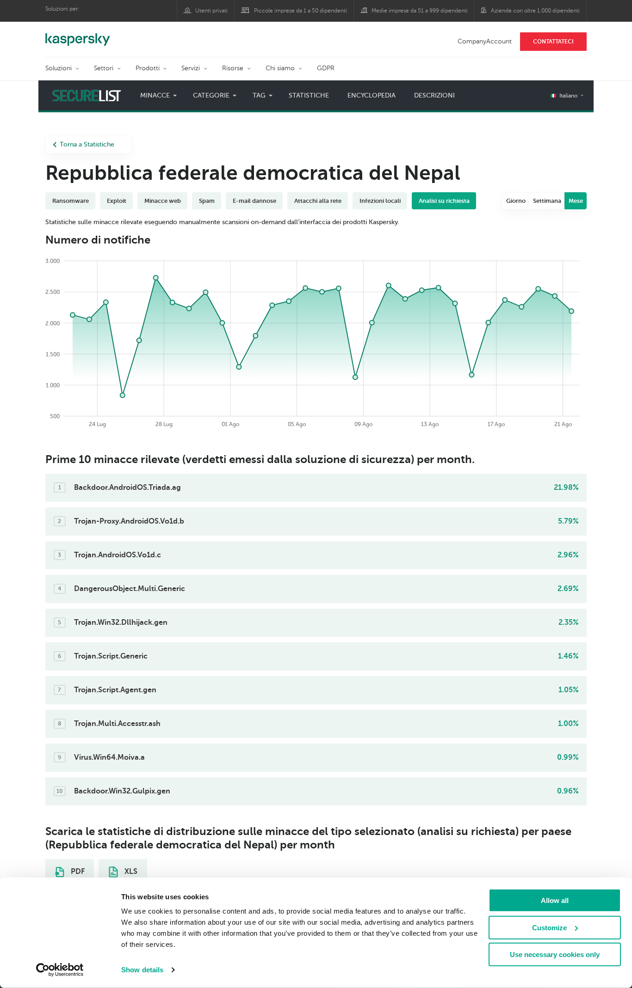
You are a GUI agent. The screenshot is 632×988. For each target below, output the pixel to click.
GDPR (326, 68)
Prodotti (148, 68)
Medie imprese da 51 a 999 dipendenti (420, 10)
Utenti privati (211, 10)
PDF (77, 871)
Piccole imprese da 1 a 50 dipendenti (300, 10)
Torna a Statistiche (87, 144)
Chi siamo (280, 68)
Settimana (547, 200)
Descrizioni (434, 95)
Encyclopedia (371, 95)
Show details (142, 970)
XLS (130, 871)
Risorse (232, 68)
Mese (576, 200)
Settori (103, 68)
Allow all (555, 900)
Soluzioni (58, 68)
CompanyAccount (485, 41)
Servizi (190, 68)
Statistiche (309, 95)
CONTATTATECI (553, 41)
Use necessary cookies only (555, 954)
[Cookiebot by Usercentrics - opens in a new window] (59, 970)
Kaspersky (77, 35)
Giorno (516, 200)
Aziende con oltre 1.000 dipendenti (535, 10)
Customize (549, 927)
